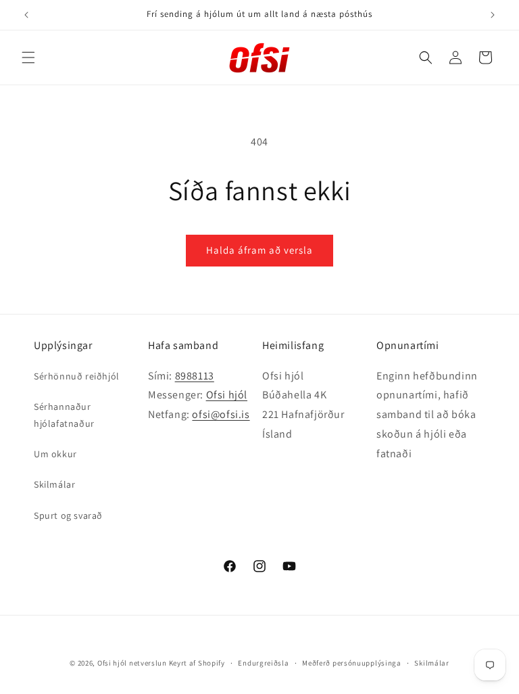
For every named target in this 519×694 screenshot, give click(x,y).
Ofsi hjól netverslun (132, 663)
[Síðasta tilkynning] (26, 15)
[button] (28, 57)
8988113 (194, 376)
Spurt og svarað (68, 515)
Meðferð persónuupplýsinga (351, 663)
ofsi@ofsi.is (220, 414)
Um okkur (55, 454)
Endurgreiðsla (263, 663)
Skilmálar (54, 484)
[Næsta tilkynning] (493, 15)
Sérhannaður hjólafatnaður (64, 415)
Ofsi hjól (226, 395)
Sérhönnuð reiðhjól (77, 376)
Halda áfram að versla (259, 250)
